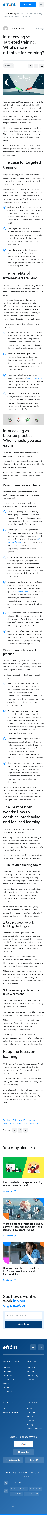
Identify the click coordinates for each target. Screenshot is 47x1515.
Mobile (6, 1384)
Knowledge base (10, 1412)
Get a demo (28, 4)
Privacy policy (33, 1424)
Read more (8, 1191)
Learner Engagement (31, 1123)
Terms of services (34, 1429)
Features (7, 1371)
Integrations (8, 1375)
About (29, 1408)
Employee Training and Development (19, 1120)
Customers (31, 1412)
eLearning (12, 14)
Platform (7, 1367)
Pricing (6, 1388)
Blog (5, 14)
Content (30, 1379)
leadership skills (22, 591)
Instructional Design (12, 1123)
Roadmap (7, 1392)
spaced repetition (34, 378)
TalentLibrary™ (33, 1375)
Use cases (31, 1367)
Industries (31, 1371)
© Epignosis (16, 1507)
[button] (41, 4)
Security (30, 1416)
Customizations (10, 1379)
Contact (30, 1420)
